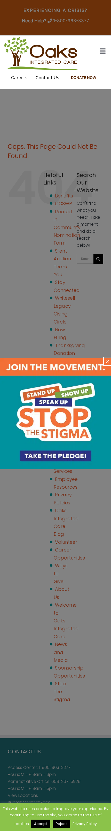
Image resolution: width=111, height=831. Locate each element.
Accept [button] (40, 823)
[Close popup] (107, 361)
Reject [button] (61, 823)
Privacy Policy (85, 823)
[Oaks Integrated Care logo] (41, 53)
